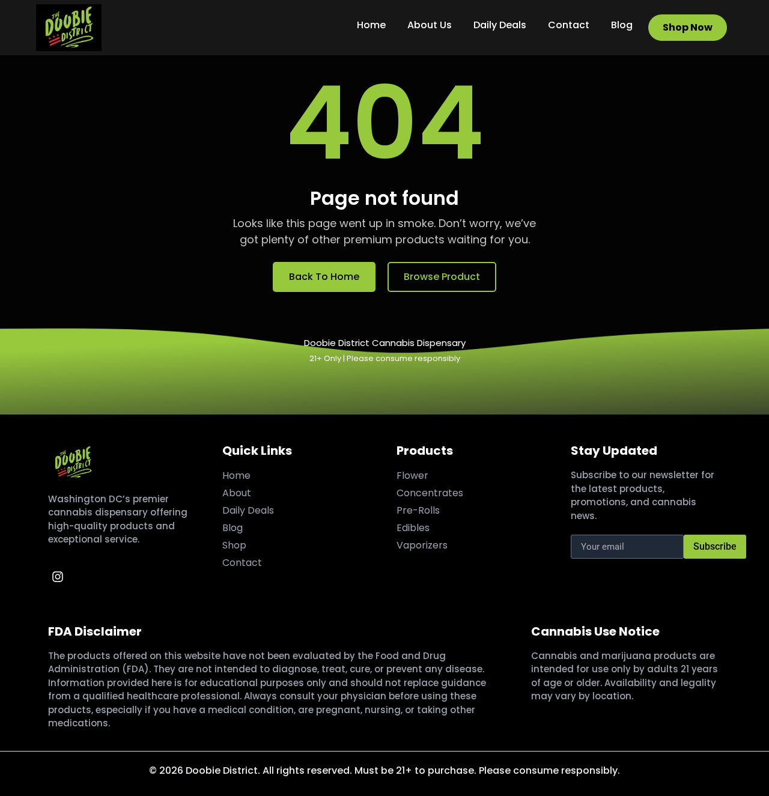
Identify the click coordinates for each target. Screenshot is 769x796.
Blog (622, 25)
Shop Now (688, 27)
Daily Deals (499, 25)
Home (371, 25)
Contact (568, 25)
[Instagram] (57, 576)
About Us (429, 25)
